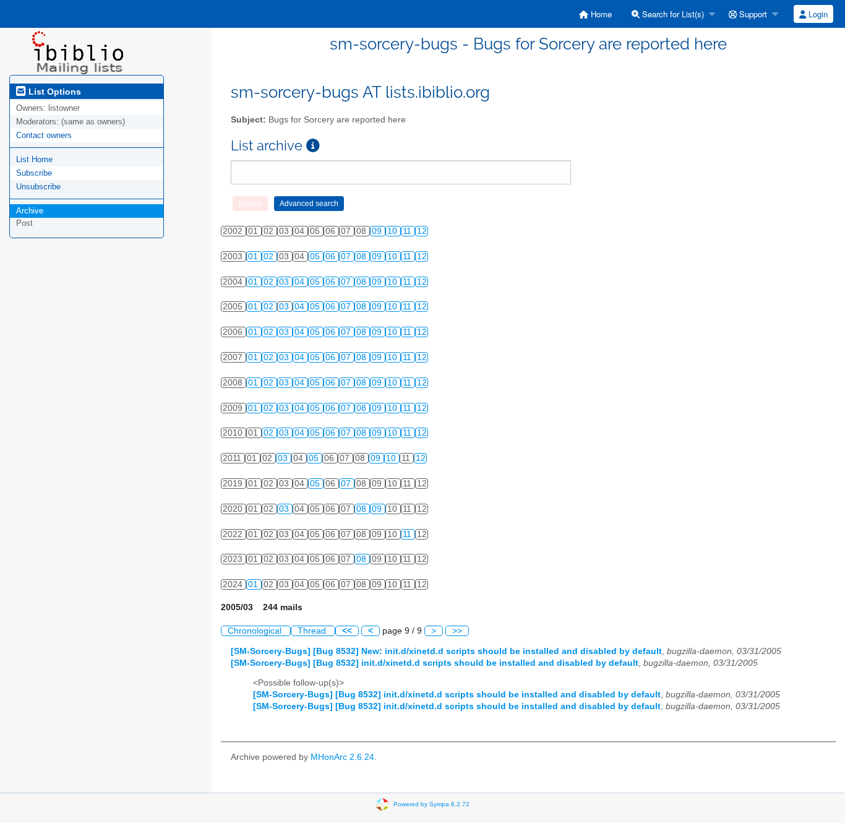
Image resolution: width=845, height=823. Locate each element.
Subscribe (34, 173)
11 (408, 231)
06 (331, 256)
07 (347, 256)
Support (752, 14)
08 (362, 256)
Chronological (256, 631)
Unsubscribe (38, 186)
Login (817, 14)
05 (316, 256)
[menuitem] (595, 14)
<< (347, 631)
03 (285, 282)
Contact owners (44, 135)
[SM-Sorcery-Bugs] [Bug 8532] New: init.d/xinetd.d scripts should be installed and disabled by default (446, 651)
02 (270, 256)
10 (393, 231)
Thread (313, 631)
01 (254, 256)
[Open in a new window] (313, 145)
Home (600, 14)
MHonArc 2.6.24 (342, 757)
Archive (29, 210)
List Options (53, 92)
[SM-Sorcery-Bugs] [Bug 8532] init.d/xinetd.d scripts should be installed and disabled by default (434, 663)
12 (422, 231)
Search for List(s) (672, 14)
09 (378, 231)
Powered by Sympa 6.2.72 (431, 803)
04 (300, 282)
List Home (34, 159)
